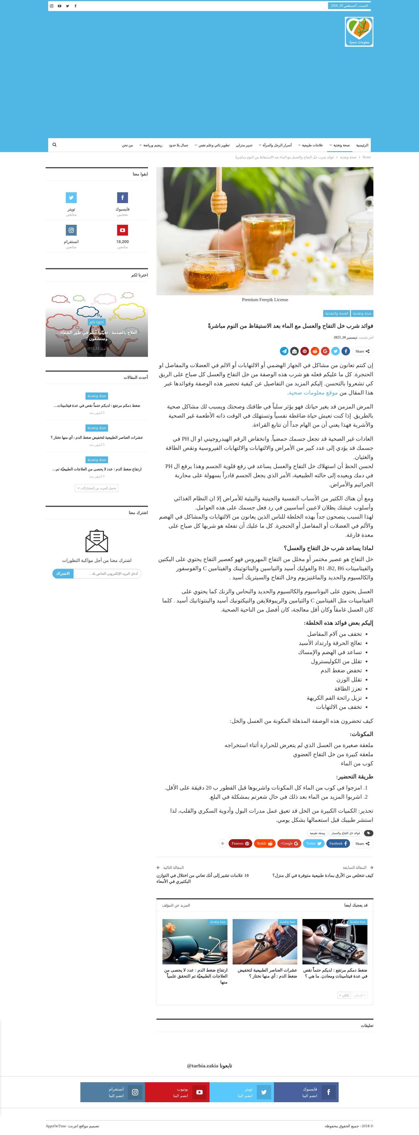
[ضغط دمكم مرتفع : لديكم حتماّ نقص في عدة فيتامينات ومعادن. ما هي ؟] (334, 941)
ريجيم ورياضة (152, 145)
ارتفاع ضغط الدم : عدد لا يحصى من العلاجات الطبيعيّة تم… (97, 469)
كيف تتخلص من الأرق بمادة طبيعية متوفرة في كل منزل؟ (322, 875)
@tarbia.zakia (202, 1066)
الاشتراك (63, 573)
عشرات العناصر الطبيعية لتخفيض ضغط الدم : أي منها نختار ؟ (97, 437)
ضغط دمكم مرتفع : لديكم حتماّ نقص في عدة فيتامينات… (97, 405)
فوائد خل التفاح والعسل (345, 833)
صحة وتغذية (341, 145)
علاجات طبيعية (312, 145)
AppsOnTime (56, 1126)
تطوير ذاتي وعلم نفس (214, 145)
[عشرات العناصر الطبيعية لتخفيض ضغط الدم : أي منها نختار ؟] (265, 941)
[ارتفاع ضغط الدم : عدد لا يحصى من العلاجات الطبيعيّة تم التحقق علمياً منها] (194, 941)
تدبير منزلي (244, 145)
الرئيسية (362, 145)
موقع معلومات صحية (313, 392)
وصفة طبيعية (317, 833)
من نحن (127, 145)
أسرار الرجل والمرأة (277, 145)
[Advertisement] (209, 90)
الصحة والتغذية (336, 313)
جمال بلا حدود (178, 145)
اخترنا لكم (97, 322)
